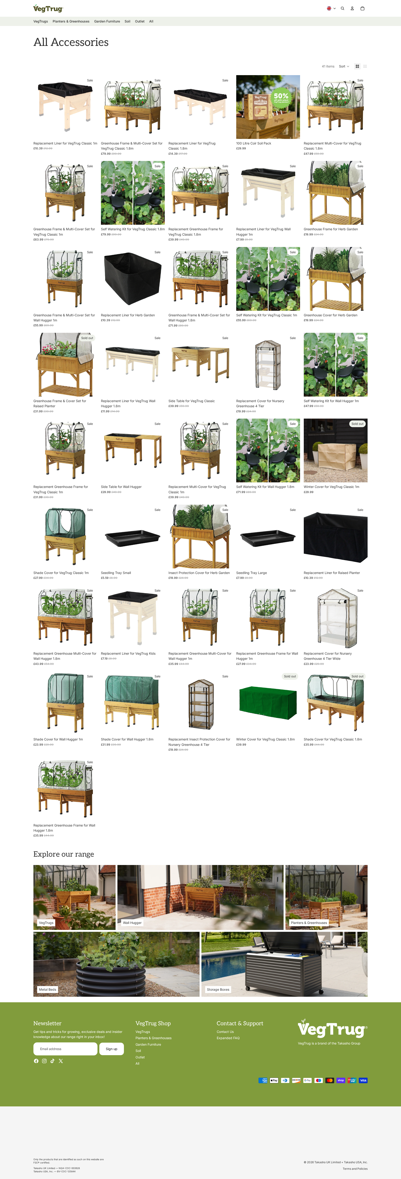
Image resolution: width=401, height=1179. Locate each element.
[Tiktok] (52, 1061)
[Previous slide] (108, 107)
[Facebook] (36, 1061)
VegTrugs (143, 1032)
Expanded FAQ (228, 1038)
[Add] (90, 132)
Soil (138, 1051)
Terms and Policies (355, 1168)
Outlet (140, 1057)
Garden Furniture (148, 1044)
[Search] (342, 8)
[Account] (352, 8)
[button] (344, 66)
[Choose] (225, 389)
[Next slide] (158, 107)
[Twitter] (61, 1061)
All (137, 1063)
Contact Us (225, 1032)
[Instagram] (44, 1061)
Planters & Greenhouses (153, 1038)
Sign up (111, 1049)
